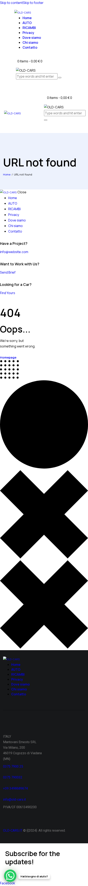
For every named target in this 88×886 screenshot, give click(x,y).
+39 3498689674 (15, 788)
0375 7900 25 (13, 766)
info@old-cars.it (14, 799)
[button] (45, 128)
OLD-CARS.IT (12, 830)
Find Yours (7, 293)
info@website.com (14, 252)
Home (6, 174)
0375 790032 (12, 777)
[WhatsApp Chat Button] (10, 876)
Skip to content (11, 2)
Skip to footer (33, 2)
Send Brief (8, 272)
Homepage (8, 357)
